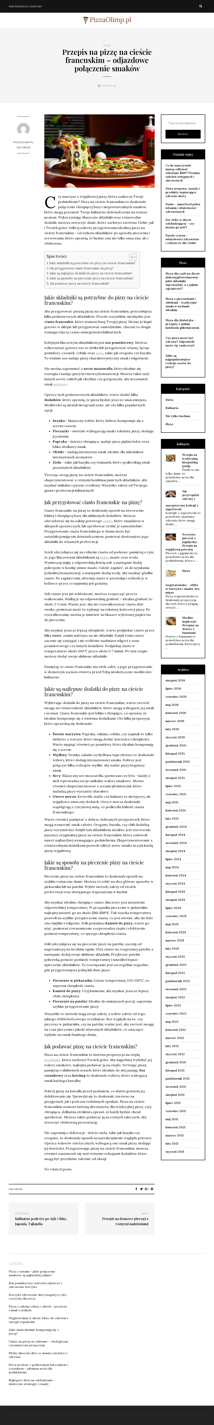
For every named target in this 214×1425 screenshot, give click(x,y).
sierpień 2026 (175, 680)
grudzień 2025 (176, 745)
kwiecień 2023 (176, 932)
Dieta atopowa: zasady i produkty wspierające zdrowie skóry (183, 192)
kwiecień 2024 (176, 875)
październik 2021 (177, 1078)
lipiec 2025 (173, 786)
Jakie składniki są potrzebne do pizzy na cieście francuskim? (92, 263)
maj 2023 (172, 924)
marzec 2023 (175, 940)
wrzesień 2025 (176, 770)
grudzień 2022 (176, 965)
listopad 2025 (175, 753)
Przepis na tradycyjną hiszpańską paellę (190, 460)
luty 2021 (172, 1143)
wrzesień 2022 (176, 989)
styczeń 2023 (175, 957)
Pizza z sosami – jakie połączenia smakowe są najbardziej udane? (32, 1273)
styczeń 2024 (175, 883)
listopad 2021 (175, 1070)
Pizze (107, 45)
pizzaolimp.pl (23, 142)
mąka (104, 557)
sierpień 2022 (175, 997)
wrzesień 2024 (176, 843)
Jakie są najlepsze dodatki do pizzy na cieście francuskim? (90, 273)
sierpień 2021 (175, 1095)
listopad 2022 (175, 973)
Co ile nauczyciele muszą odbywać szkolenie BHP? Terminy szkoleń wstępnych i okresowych (183, 173)
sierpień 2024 (175, 851)
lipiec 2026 (173, 688)
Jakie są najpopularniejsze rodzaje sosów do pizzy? (178, 361)
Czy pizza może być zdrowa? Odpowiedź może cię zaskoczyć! (180, 341)
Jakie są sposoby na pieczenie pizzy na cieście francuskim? (92, 278)
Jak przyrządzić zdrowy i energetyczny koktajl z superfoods (182, 500)
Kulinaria (172, 408)
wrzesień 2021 (176, 1087)
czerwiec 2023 (176, 916)
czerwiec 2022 (176, 1013)
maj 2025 (172, 802)
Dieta (169, 400)
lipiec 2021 (173, 1103)
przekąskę (52, 1060)
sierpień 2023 (175, 900)
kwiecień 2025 (176, 810)
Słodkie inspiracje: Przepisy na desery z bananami (190, 625)
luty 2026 (172, 729)
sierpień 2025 (175, 778)
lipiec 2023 (173, 908)
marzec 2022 (175, 1038)
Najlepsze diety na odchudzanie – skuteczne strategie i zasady (32, 1382)
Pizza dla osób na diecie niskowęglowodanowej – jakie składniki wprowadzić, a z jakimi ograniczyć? (183, 281)
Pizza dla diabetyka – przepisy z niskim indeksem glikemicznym (182, 324)
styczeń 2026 (175, 737)
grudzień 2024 (176, 827)
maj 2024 (172, 867)
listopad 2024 (175, 835)
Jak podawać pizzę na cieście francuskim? (80, 283)
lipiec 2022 (173, 1005)
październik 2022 (178, 981)
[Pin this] (152, 1189)
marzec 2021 (174, 1135)
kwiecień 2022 (176, 1030)
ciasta (107, 521)
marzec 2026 (175, 721)
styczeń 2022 (175, 1054)
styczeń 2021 (175, 1152)
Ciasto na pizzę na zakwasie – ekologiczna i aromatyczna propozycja (38, 1343)
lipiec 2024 (173, 859)
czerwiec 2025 (176, 794)
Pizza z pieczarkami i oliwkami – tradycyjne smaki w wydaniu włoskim (181, 304)
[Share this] (136, 1189)
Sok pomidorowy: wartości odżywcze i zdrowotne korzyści (35, 1285)
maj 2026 (172, 705)
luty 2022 (172, 1046)
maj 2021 (172, 1119)
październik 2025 (178, 762)
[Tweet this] (141, 1189)
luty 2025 (172, 818)
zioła (99, 353)
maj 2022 (172, 1022)
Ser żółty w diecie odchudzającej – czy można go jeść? (180, 223)
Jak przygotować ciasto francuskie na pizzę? (82, 268)
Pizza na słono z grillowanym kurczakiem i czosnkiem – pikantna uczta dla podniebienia (38, 1368)
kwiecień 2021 (175, 1127)
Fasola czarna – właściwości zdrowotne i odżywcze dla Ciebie (182, 239)
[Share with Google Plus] (146, 1189)
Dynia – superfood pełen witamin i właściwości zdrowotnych (183, 208)
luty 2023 (172, 948)
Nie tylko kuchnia (178, 416)
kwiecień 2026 (176, 713)
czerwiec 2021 (176, 1111)
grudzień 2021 (176, 1062)
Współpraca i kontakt (25, 6)
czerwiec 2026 (176, 697)
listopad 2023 (175, 892)
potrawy (60, 384)
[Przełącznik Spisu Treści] (130, 257)
